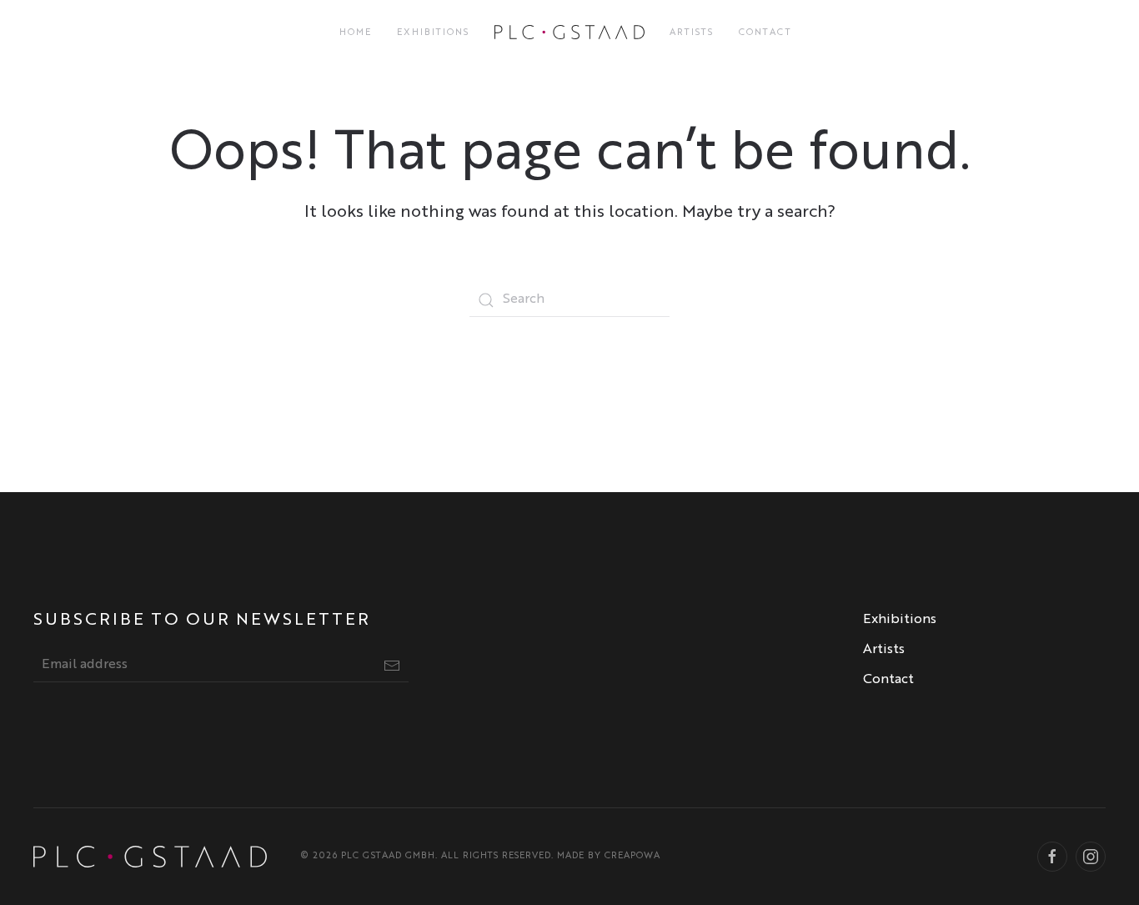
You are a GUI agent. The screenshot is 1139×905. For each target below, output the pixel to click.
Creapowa (632, 856)
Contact (765, 33)
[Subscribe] (392, 665)
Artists (692, 33)
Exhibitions (433, 33)
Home (355, 33)
